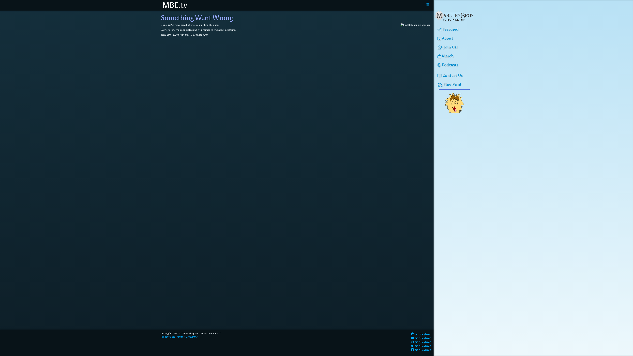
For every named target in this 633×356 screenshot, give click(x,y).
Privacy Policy (168, 336)
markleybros (422, 334)
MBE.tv (174, 5)
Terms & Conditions (187, 336)
